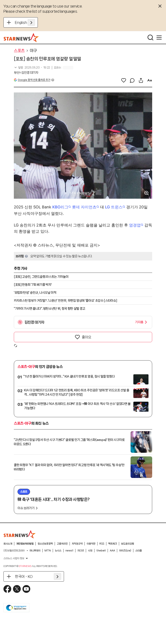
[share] (141, 80)
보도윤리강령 (127, 543)
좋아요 (86, 337)
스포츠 (19, 50)
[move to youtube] (26, 589)
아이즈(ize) (125, 550)
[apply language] (31, 22)
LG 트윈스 (114, 207)
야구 (33, 50)
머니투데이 (35, 550)
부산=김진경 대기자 (26, 72)
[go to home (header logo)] (21, 37)
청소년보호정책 (45, 543)
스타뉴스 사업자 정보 (13, 558)
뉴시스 (58, 550)
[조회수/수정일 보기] (32, 68)
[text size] (149, 80)
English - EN (25, 22)
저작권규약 (77, 543)
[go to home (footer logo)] (19, 534)
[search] (150, 37)
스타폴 (138, 550)
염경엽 (135, 225)
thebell (101, 550)
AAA (112, 550)
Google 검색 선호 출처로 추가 (34, 79)
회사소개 (7, 543)
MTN (48, 550)
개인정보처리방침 (25, 543)
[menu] (159, 37)
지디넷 (80, 550)
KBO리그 (60, 207)
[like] (123, 80)
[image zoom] (146, 193)
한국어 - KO (24, 576)
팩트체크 (112, 543)
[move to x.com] (17, 589)
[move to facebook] (7, 589)
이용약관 (91, 543)
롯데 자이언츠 (84, 207)
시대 (90, 550)
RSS (101, 543)
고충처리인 (62, 543)
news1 (69, 550)
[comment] (132, 80)
